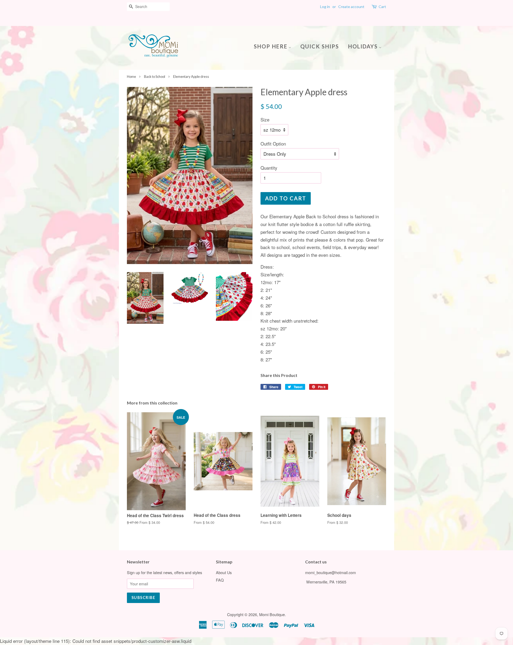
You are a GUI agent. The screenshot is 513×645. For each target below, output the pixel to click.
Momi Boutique (272, 614)
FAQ (220, 580)
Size (265, 119)
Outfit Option (273, 143)
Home (131, 76)
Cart (382, 6)
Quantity (269, 167)
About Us (224, 572)
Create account (351, 6)
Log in (325, 6)
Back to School (154, 76)
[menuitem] (274, 46)
